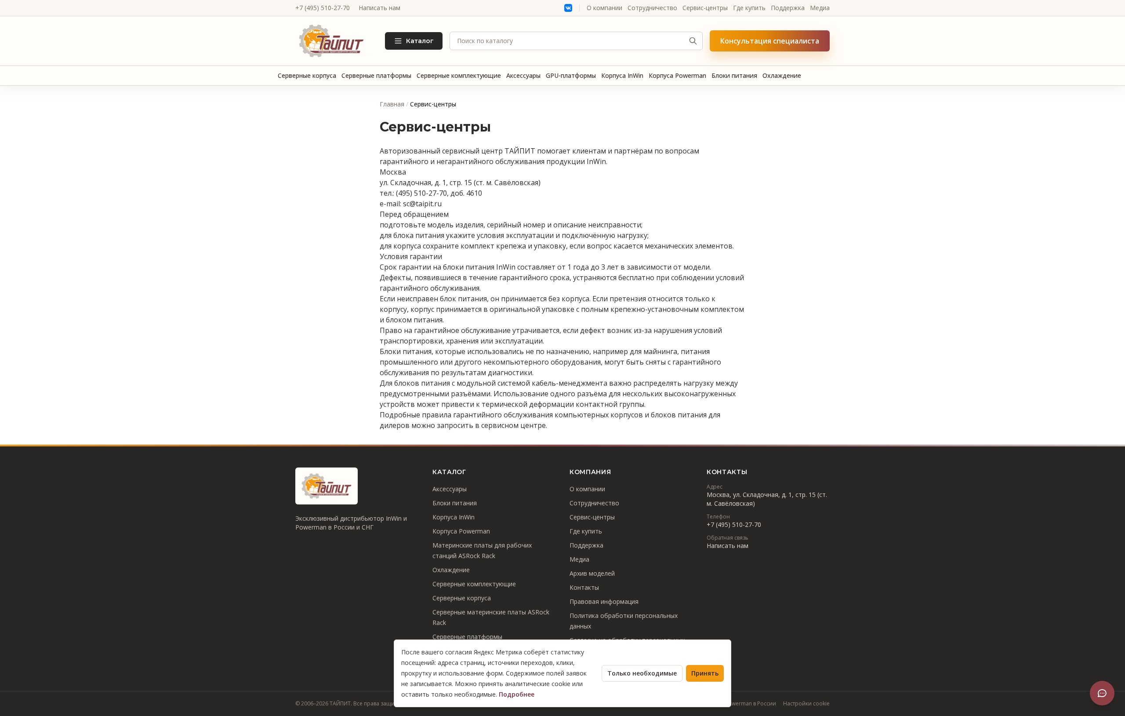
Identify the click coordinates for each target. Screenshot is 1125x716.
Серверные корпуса (307, 75)
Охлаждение (781, 75)
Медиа (820, 8)
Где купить (749, 8)
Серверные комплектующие (459, 75)
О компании (604, 8)
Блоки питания (734, 75)
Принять (705, 673)
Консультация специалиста (769, 41)
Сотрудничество (652, 8)
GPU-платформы (571, 75)
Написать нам (379, 8)
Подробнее (516, 694)
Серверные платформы (376, 75)
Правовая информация (604, 601)
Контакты (584, 587)
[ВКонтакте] (568, 8)
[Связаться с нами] (1102, 693)
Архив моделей (592, 573)
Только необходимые (642, 673)
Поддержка (788, 8)
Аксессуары (523, 75)
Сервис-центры (705, 8)
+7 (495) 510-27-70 (322, 8)
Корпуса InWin (622, 75)
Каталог (420, 41)
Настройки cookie (806, 703)
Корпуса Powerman (677, 75)
